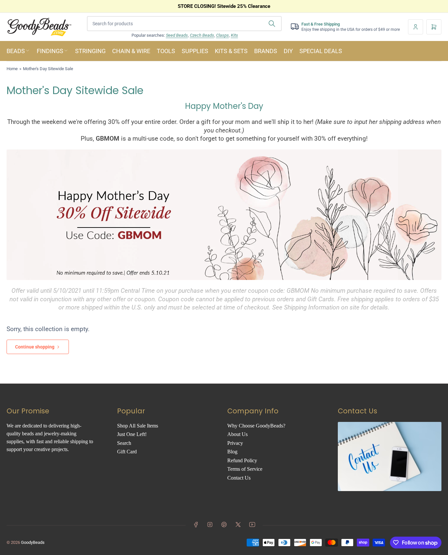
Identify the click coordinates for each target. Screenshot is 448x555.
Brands (265, 51)
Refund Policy (242, 460)
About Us (237, 434)
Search (124, 443)
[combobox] (184, 23)
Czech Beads (202, 35)
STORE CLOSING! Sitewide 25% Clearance (224, 6)
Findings (50, 51)
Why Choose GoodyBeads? (256, 425)
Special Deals (320, 51)
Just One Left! (132, 434)
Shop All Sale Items (137, 425)
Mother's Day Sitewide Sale (48, 68)
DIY (288, 51)
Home (12, 68)
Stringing (90, 51)
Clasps (222, 35)
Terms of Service (244, 469)
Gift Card (127, 451)
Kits (234, 35)
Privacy (235, 443)
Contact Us (239, 478)
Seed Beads (177, 35)
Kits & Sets (231, 51)
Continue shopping (34, 346)
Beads (16, 51)
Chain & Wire (131, 51)
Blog (232, 451)
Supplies (195, 51)
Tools (166, 51)
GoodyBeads (33, 542)
